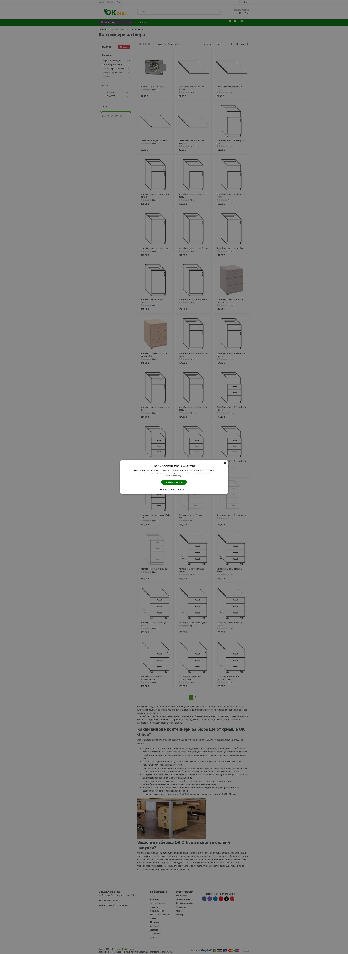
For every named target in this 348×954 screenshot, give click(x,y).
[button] (174, 489)
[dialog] (174, 477)
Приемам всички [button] (174, 482)
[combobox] (225, 463)
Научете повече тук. (174, 475)
